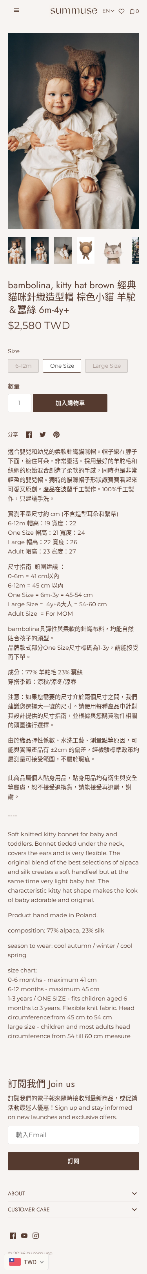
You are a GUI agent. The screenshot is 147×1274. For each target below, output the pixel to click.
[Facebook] (13, 1236)
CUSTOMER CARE (29, 1209)
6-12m (23, 365)
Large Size (107, 365)
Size (14, 351)
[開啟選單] (16, 11)
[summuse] (73, 11)
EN (106, 11)
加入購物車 (70, 402)
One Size (62, 365)
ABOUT (16, 1193)
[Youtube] (24, 1236)
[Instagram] (36, 1236)
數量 (14, 386)
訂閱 (74, 1160)
